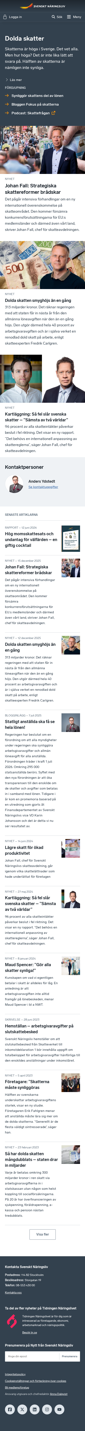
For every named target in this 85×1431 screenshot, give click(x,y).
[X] (22, 1409)
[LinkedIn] (35, 1409)
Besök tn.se (29, 1332)
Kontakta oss (13, 1292)
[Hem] (42, 6)
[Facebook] (10, 1409)
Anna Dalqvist (58, 1394)
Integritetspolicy (15, 1374)
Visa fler (42, 1234)
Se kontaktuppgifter (43, 487)
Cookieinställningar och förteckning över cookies (35, 1381)
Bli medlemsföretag (17, 1387)
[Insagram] (47, 1409)
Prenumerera (69, 1356)
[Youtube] (59, 1409)
